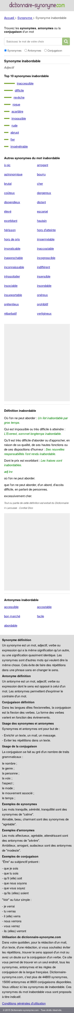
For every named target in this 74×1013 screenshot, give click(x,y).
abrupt (14, 132)
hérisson (10, 230)
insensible (43, 276)
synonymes (28, 28)
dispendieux (12, 202)
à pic (7, 165)
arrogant (42, 165)
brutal (8, 183)
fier (12, 139)
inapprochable (13, 257)
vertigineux (44, 313)
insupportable (13, 295)
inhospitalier (12, 276)
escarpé (42, 211)
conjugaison (13, 31)
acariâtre (17, 111)
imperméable (45, 239)
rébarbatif (10, 313)
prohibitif (42, 304)
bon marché (12, 616)
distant (41, 202)
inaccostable (45, 248)
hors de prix (12, 239)
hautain (42, 220)
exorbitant (10, 220)
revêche (19, 97)
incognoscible (46, 257)
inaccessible (25, 83)
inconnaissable (14, 267)
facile (40, 616)
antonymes (45, 28)
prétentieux (11, 304)
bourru (41, 174)
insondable (44, 285)
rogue (16, 104)
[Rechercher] (66, 41)
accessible (11, 607)
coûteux (9, 193)
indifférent (43, 267)
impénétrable (19, 146)
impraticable (12, 248)
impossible (19, 118)
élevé (7, 211)
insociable (10, 285)
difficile (19, 90)
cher (40, 183)
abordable (10, 625)
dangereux (44, 193)
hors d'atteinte (46, 230)
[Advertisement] (37, 362)
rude (14, 125)
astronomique (13, 174)
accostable (44, 607)
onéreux (42, 295)
